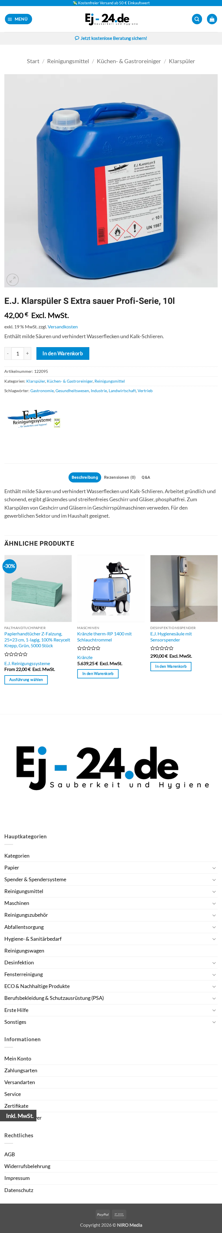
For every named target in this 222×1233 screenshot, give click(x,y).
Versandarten (19, 1082)
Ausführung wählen (26, 679)
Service (12, 1094)
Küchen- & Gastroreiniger (129, 60)
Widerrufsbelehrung (27, 1166)
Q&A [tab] (146, 477)
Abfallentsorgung (24, 927)
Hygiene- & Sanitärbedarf (33, 939)
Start (33, 60)
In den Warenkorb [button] (98, 673)
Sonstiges (15, 1022)
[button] (18, 19)
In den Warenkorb (62, 353)
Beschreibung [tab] (85, 477)
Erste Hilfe (16, 1010)
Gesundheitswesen (72, 390)
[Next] (217, 634)
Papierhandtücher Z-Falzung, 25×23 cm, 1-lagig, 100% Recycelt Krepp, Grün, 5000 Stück (37, 639)
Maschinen (16, 903)
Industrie (99, 390)
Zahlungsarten (20, 1070)
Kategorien (16, 856)
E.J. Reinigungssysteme (27, 663)
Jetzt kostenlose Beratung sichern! (114, 38)
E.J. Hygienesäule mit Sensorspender (171, 636)
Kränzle (84, 657)
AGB (9, 1154)
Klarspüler (182, 60)
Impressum (17, 1178)
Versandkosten (63, 326)
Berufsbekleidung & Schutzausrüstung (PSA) (54, 998)
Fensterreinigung (23, 974)
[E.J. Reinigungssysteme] (40, 419)
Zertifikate (16, 1106)
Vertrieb (145, 390)
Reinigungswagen (24, 951)
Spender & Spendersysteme (35, 879)
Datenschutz (18, 1190)
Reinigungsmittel (68, 60)
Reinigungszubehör (26, 915)
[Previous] (4, 634)
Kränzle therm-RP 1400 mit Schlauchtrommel (104, 636)
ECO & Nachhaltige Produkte (37, 986)
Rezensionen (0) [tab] (120, 477)
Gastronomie (42, 390)
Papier (11, 868)
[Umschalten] (214, 868)
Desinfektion (19, 962)
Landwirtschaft (122, 390)
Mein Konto (17, 1059)
